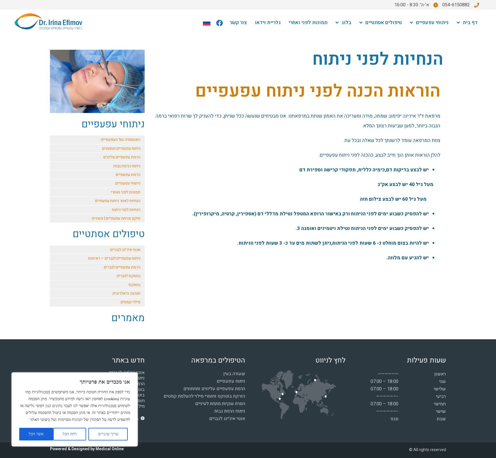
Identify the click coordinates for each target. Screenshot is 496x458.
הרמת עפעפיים (128, 175)
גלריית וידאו (268, 22)
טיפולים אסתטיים (383, 22)
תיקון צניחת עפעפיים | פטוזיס (116, 218)
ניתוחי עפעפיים (432, 22)
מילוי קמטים (130, 302)
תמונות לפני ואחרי (308, 22)
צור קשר (238, 22)
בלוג (346, 22)
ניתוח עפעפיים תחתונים (121, 148)
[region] (74, 409)
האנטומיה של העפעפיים (120, 140)
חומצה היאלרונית (126, 293)
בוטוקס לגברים (128, 276)
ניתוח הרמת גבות (126, 166)
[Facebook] (219, 23)
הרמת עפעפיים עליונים (121, 157)
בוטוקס (134, 285)
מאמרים (128, 318)
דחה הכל (70, 434)
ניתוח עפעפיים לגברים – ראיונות (114, 258)
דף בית (470, 22)
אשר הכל (36, 434)
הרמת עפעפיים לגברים (122, 267)
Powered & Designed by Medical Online (87, 449)
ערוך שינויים (108, 434)
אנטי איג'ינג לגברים (125, 250)
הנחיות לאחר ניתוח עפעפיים (117, 201)
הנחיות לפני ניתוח (126, 210)
